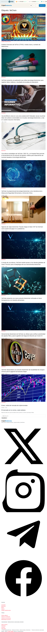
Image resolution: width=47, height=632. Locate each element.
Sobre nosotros (4, 624)
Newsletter (42, 5)
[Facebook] (23, 599)
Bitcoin (2, 607)
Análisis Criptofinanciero (6, 41)
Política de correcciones (6, 618)
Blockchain (3, 77)
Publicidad (3, 625)
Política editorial (4, 615)
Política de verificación (5, 616)
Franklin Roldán (10, 631)
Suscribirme (4, 418)
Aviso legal (3, 628)
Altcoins (2, 609)
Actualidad (3, 113)
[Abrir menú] (31, 5)
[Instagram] (23, 511)
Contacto (3, 627)
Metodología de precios (6, 619)
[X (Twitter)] (23, 467)
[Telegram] (23, 555)
